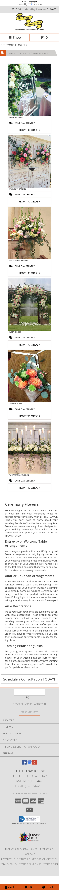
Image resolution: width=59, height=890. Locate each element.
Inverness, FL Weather (13, 859)
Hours (50, 887)
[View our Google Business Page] (29, 763)
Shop (17, 37)
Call (11, 887)
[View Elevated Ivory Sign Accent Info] (29, 90)
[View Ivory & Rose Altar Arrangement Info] (29, 304)
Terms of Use (51, 864)
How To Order (29, 130)
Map (30, 887)
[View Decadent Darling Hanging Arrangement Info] (29, 161)
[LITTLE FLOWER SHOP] (30, 30)
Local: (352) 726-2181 (29, 786)
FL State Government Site (43, 859)
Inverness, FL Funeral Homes (21, 849)
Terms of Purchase (30, 864)
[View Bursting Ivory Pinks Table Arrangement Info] (29, 233)
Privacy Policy (9, 864)
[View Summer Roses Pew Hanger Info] (29, 376)
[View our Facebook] (24, 763)
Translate (38, 4)
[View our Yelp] (34, 763)
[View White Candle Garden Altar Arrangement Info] (29, 448)
